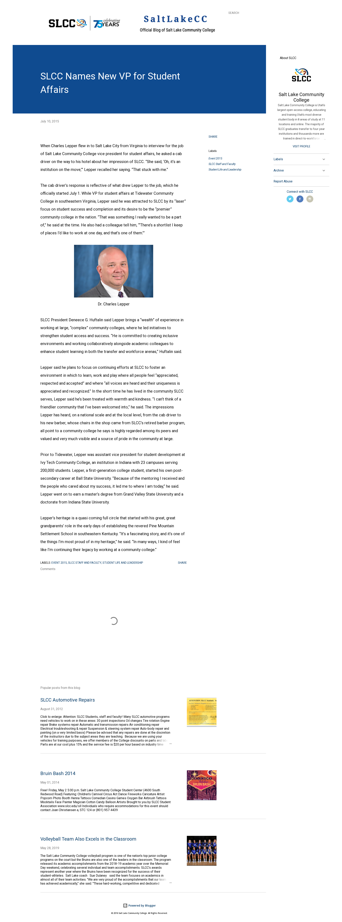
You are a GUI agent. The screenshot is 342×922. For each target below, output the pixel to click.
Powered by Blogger (142, 905)
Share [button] (213, 136)
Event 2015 (215, 158)
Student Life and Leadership (225, 169)
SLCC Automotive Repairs (67, 700)
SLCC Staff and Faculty (222, 164)
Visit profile (301, 146)
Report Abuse (283, 181)
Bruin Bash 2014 (57, 773)
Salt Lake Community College (301, 97)
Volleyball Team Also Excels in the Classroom (88, 839)
